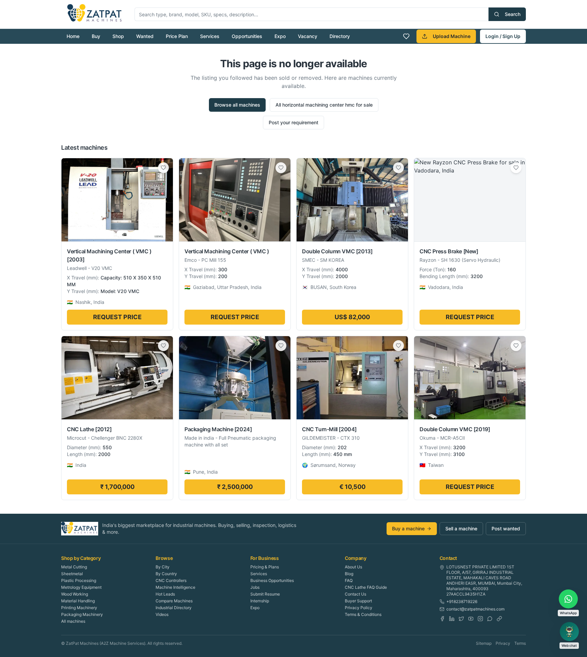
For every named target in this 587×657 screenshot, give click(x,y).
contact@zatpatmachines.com (475, 609)
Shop (118, 36)
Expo (280, 36)
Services (209, 36)
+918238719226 (461, 601)
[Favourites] (406, 36)
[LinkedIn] (452, 618)
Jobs (255, 587)
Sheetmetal (72, 573)
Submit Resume (265, 594)
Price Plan (177, 36)
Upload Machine (451, 36)
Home (73, 36)
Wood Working (74, 594)
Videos (162, 614)
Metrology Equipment (81, 587)
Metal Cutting (74, 566)
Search (512, 14)
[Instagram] (480, 618)
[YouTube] (471, 618)
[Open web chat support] (569, 631)
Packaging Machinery (82, 614)
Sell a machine (461, 528)
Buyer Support (358, 600)
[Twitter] (461, 618)
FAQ (349, 580)
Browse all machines (237, 105)
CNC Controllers (171, 580)
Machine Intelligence (175, 587)
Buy (96, 36)
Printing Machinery (79, 607)
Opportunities (247, 36)
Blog (349, 573)
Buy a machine (408, 528)
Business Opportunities (272, 580)
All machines (73, 621)
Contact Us (355, 594)
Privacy (503, 643)
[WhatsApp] (490, 618)
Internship (259, 600)
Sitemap (484, 643)
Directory (340, 36)
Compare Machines (174, 600)
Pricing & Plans (264, 566)
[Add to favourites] (163, 167)
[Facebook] (442, 618)
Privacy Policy (358, 607)
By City (163, 566)
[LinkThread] (499, 618)
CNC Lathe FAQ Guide (366, 587)
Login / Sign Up (502, 36)
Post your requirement (293, 122)
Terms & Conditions (363, 614)
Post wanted (506, 528)
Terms (520, 643)
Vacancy (307, 36)
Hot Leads (165, 594)
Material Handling (78, 600)
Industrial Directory (174, 607)
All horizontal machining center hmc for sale (324, 105)
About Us (353, 566)
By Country (166, 573)
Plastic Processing (78, 580)
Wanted (145, 36)
